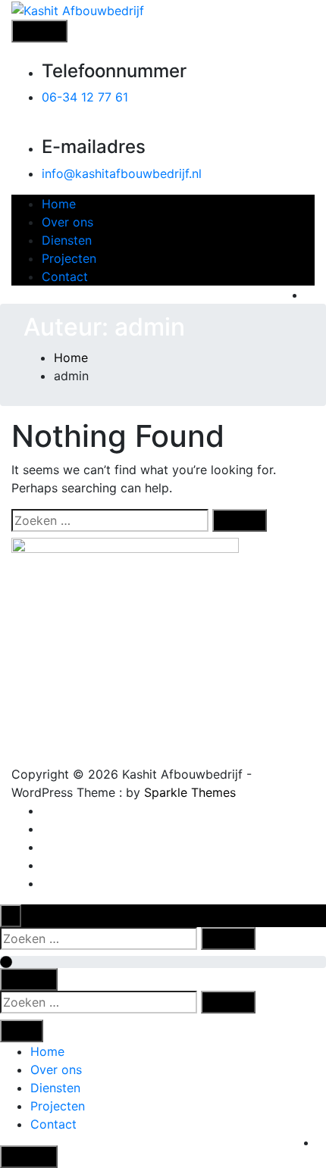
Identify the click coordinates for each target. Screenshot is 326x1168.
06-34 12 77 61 (85, 97)
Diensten (67, 240)
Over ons (67, 222)
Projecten (69, 258)
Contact (65, 276)
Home (59, 203)
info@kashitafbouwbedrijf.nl (122, 173)
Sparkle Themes (190, 792)
